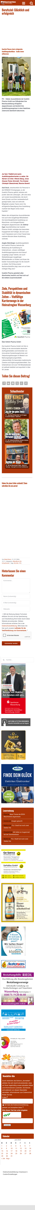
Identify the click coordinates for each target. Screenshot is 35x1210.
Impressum (23, 1172)
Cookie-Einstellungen (10, 1174)
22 (2, 1153)
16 (7, 1151)
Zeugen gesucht (16, 821)
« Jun (3, 1158)
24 (11, 1153)
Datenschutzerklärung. (9, 626)
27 (25, 1153)
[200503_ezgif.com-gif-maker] (13, 928)
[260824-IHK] (17, 420)
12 (21, 1148)
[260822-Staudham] (17, 395)
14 (30, 1148)
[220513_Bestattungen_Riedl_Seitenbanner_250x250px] (17, 974)
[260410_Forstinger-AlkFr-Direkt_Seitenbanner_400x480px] (17, 884)
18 (16, 1151)
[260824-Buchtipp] (17, 445)
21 (30, 1151)
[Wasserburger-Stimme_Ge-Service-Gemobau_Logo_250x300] (13, 850)
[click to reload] (12, 1114)
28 (30, 1153)
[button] (4, 383)
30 (7, 1156)
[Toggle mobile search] (31, 3)
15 (2, 1151)
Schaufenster (5, 563)
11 (16, 1148)
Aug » (8, 1158)
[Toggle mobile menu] (24, 3)
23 (7, 1153)
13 (25, 1148)
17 (11, 1151)
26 (21, 1153)
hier (10, 1095)
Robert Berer (7, 559)
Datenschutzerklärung (20, 1105)
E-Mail (5, 1097)
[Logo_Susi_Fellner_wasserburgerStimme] (13, 1011)
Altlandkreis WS (17, 561)
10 (11, 1148)
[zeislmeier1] (13, 961)
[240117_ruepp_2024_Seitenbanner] (13, 731)
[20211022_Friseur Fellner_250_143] (13, 1036)
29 (2, 1156)
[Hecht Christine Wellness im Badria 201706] (13, 1055)
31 (11, 1156)
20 (25, 1151)
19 (21, 1151)
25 (16, 1153)
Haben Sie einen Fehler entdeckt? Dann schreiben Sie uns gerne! (14, 484)
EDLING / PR (17, 563)
